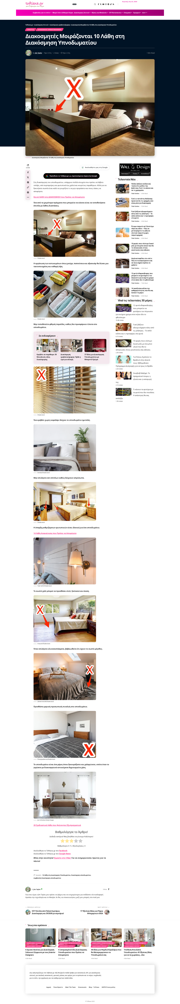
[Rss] (113, 4)
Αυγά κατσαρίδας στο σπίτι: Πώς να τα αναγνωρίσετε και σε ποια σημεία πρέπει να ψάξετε (141, 262)
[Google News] (103, 4)
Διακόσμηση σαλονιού (35, 943)
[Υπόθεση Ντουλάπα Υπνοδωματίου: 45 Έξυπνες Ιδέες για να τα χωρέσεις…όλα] (139, 937)
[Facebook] (98, 4)
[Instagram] (106, 4)
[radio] (63, 841)
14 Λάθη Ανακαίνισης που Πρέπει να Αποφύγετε (55, 533)
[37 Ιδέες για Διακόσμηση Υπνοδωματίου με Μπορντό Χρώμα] (95, 345)
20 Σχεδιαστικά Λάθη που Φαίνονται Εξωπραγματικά (57, 825)
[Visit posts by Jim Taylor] (28, 889)
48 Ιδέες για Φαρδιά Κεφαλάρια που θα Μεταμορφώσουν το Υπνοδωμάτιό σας (106, 952)
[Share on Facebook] (27, 172)
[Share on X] (27, 177)
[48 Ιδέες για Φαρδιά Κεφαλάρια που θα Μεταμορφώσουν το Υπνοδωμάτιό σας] (106, 937)
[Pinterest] (108, 4)
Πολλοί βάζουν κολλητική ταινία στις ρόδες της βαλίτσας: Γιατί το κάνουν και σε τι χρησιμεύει (142, 187)
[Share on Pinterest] (27, 182)
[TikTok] (111, 4)
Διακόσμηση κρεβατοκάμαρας (49, 29)
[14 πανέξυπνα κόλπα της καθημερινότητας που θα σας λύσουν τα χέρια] (122, 292)
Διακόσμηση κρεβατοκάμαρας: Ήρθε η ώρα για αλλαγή (71, 357)
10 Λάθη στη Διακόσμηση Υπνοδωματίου (56, 875)
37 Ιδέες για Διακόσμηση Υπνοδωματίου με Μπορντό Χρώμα (94, 357)
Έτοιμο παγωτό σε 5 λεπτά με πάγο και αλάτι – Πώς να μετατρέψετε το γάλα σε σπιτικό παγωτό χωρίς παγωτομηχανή (142, 231)
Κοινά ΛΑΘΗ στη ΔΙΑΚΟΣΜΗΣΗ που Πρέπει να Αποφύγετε (59, 197)
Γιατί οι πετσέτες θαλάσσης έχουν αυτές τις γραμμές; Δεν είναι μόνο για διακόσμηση (142, 201)
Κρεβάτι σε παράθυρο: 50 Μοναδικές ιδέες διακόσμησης (47, 357)
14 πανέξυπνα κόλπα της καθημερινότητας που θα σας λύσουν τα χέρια (142, 290)
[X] (100, 4)
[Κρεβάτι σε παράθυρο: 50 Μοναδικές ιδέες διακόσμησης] (48, 345)
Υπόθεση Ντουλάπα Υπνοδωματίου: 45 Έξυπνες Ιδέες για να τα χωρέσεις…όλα (138, 952)
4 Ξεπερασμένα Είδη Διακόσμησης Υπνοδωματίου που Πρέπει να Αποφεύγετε (72, 952)
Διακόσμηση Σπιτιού (34, 946)
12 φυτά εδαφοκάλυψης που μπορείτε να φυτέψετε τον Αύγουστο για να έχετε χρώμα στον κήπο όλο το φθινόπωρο (134, 311)
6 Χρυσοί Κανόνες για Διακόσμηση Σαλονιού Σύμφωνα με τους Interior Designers (40, 952)
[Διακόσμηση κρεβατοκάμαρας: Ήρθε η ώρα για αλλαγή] (71, 345)
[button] (86, 4)
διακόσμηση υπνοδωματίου (81, 875)
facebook (63, 850)
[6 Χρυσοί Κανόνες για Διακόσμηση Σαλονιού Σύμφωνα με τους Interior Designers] (40, 937)
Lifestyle (30, 29)
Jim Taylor (38, 53)
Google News (65, 853)
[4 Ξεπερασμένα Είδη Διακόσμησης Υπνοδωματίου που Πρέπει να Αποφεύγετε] (73, 937)
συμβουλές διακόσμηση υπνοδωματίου (47, 878)
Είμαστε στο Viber (62, 858)
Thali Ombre (135, 193)
